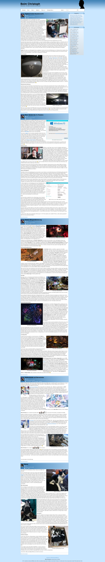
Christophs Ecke (50, 10)
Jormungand (31, 420)
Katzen (29, 468)
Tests (73, 23)
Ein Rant (72, 47)
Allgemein (71, 15)
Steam (44, 361)
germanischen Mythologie (51, 423)
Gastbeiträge (72, 18)
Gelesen (78, 18)
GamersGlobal (78, 17)
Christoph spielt (72, 16)
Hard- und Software (29, 118)
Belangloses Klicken (73, 45)
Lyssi (78, 21)
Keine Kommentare (24, 112)
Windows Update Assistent (31, 139)
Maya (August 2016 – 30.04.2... (75, 52)
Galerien (37, 10)
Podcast (71, 22)
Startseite (23, 10)
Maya (80, 21)
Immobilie (27, 17)
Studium (71, 23)
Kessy (76, 21)
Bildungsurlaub (74, 15)
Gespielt (27, 223)
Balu (70, 15)
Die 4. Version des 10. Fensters (34, 115)
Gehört (75, 18)
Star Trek (80, 22)
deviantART (80, 16)
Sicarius (27, 15)
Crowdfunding (76, 16)
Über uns (43, 10)
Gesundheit (74, 19)
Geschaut (40, 381)
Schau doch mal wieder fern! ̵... (75, 36)
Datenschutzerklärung (55, 557)
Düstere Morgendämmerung (33, 220)
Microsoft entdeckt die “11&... (75, 31)
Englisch (71, 17)
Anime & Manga (28, 381)
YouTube (60, 57)
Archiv (62, 10)
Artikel (79, 15)
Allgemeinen (55, 57)
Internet (50, 57)
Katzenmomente (72, 21)
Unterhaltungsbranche (73, 24)
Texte (28, 10)
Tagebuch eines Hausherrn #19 (34, 14)
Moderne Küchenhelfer (74, 40)
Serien (32, 10)
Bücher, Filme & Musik (35, 381)
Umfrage (76, 23)
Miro (81, 21)
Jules (26, 465)
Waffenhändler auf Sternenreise (34, 377)
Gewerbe (78, 19)
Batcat (26, 464)
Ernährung (74, 17)
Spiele (30, 223)
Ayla (80, 15)
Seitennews (74, 22)
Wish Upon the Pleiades (33, 386)
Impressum (48, 557)
